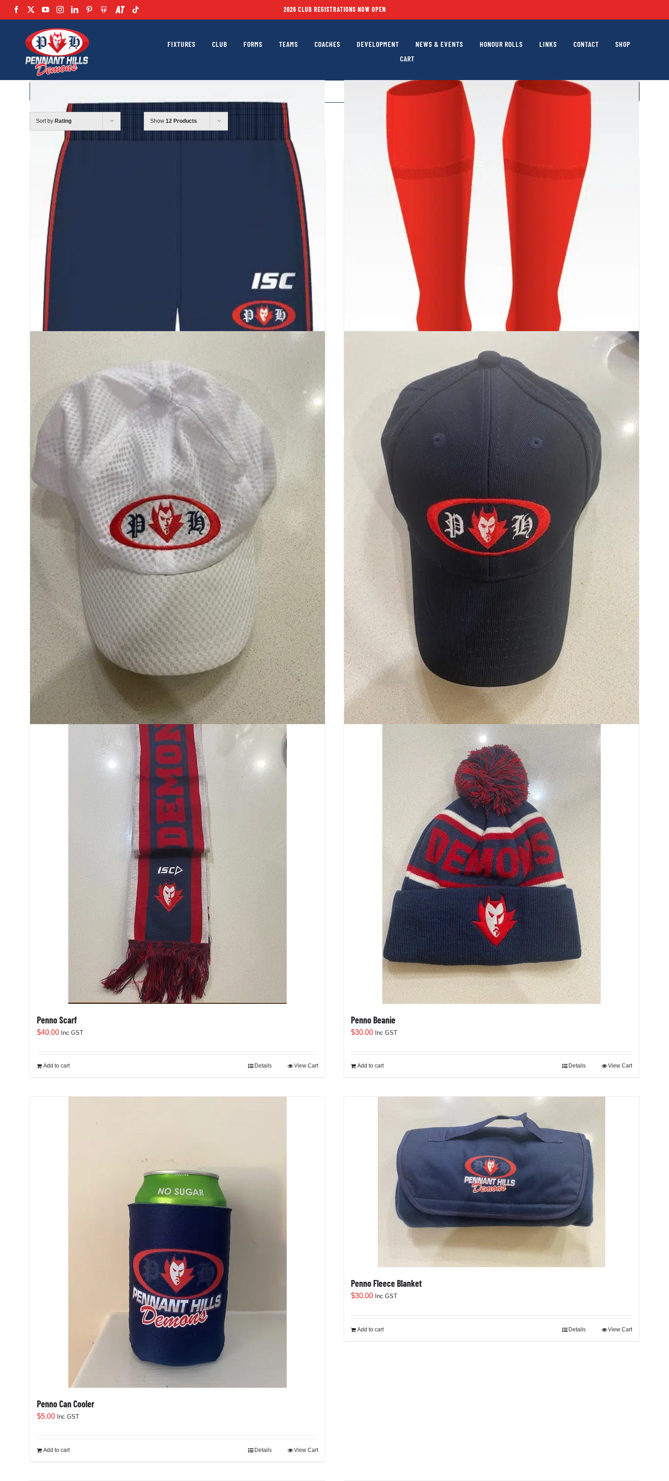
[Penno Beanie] (491, 858)
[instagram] (60, 9)
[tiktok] (135, 9)
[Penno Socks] (491, 250)
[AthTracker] (120, 10)
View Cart (306, 1066)
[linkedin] (74, 9)
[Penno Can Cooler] (177, 1242)
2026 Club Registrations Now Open (335, 9)
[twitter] (31, 9)
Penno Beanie (373, 1019)
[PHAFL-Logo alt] (57, 28)
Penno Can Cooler (65, 1403)
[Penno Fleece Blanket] (491, 1182)
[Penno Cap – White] (177, 528)
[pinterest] (89, 9)
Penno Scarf (57, 1019)
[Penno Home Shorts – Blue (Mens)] (177, 227)
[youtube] (45, 9)
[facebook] (16, 9)
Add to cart (56, 1066)
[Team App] (104, 9)
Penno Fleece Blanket (386, 1283)
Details (263, 1066)
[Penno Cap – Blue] (491, 528)
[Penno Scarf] (177, 858)
